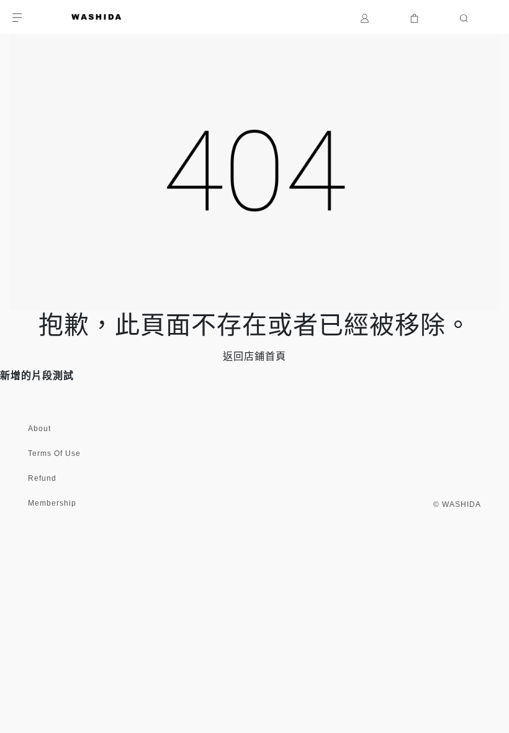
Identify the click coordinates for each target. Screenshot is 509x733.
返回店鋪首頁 (254, 356)
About (39, 428)
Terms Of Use (54, 453)
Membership (52, 503)
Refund (42, 478)
